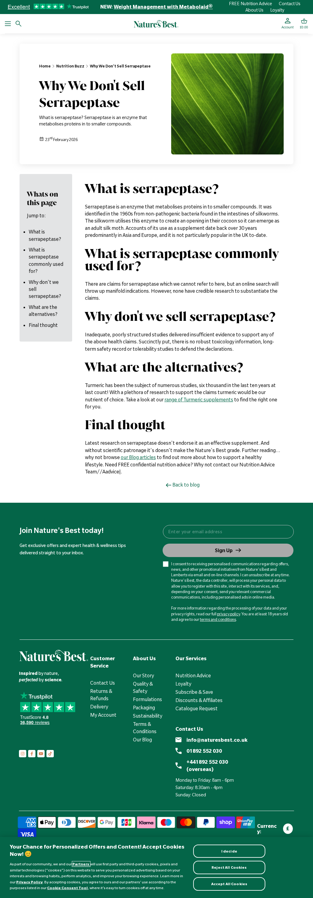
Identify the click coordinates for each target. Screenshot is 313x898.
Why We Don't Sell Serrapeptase (120, 65)
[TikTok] (50, 753)
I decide (229, 851)
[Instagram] (22, 753)
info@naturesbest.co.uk (217, 740)
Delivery (99, 707)
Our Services (191, 658)
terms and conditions (218, 619)
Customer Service (102, 662)
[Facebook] (31, 753)
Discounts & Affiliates (199, 700)
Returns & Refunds (101, 694)
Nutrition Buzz (70, 65)
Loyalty (277, 10)
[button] (304, 24)
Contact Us (289, 3)
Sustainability (147, 716)
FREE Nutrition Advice (250, 3)
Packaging (144, 707)
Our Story (143, 675)
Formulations (147, 699)
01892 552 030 (204, 751)
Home (45, 65)
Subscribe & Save (194, 692)
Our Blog (142, 740)
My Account (103, 715)
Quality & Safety (143, 687)
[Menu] (8, 24)
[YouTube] (41, 753)
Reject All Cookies (229, 867)
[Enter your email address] (228, 532)
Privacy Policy (29, 882)
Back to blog (186, 485)
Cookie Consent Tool (67, 887)
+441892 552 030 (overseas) (207, 765)
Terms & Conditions (144, 727)
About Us (254, 10)
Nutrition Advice (193, 675)
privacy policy (228, 613)
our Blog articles (138, 457)
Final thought (43, 325)
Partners (81, 864)
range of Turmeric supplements (198, 399)
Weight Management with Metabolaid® (163, 7)
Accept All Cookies (229, 884)
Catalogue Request (196, 708)
